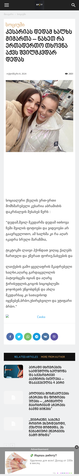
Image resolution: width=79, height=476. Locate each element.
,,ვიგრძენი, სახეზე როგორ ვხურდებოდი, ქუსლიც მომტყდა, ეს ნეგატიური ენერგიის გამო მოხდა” (47, 427)
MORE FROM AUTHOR (53, 357)
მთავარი (8, 14)
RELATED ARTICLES (26, 357)
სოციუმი (21, 14)
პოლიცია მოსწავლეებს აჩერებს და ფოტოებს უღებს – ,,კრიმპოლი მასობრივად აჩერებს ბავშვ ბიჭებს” (49, 401)
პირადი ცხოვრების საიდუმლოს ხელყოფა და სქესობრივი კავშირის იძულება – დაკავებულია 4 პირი (48, 375)
